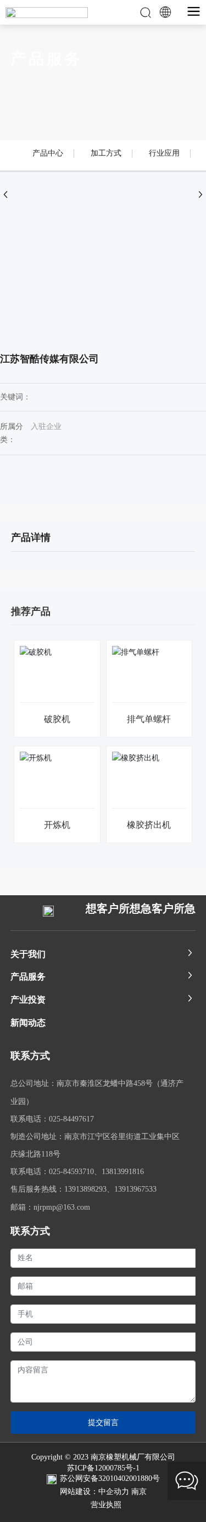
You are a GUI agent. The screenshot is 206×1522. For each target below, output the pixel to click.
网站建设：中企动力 (94, 1491)
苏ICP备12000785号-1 (103, 1468)
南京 (139, 1491)
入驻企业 (46, 426)
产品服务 (46, 58)
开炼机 (57, 824)
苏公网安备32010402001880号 (110, 1478)
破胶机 (57, 719)
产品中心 (47, 153)
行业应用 (164, 153)
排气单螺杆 (149, 719)
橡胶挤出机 (149, 824)
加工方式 (106, 153)
